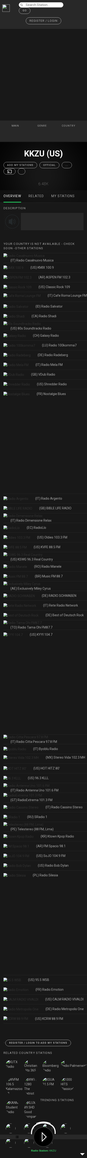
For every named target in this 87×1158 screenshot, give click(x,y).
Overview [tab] (12, 196)
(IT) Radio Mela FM (49, 365)
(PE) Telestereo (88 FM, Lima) (32, 829)
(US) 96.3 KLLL (38, 778)
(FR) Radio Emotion (49, 989)
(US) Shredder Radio (52, 384)
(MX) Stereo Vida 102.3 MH (65, 757)
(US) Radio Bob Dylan (53, 865)
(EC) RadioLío (36, 527)
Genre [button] (42, 125)
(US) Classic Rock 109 (54, 287)
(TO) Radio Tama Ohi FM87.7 (31, 627)
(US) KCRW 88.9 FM (49, 1019)
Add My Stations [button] (20, 165)
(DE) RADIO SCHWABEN (59, 596)
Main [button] (16, 125)
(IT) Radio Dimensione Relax (31, 520)
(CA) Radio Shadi (44, 316)
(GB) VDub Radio (43, 374)
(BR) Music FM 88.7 (49, 576)
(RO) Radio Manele (47, 566)
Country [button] (69, 125)
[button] (43, 20)
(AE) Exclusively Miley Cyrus (30, 588)
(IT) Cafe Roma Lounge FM (67, 295)
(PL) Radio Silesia (45, 875)
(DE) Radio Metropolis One (64, 1009)
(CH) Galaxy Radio (46, 335)
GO (25, 10)
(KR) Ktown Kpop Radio (57, 836)
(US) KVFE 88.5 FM (47, 547)
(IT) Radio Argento (48, 498)
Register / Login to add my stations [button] (38, 1042)
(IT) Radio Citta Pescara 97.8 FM (33, 742)
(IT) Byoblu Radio (45, 749)
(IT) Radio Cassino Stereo (64, 807)
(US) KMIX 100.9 (42, 267)
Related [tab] (36, 196)
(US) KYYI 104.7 (41, 634)
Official (49, 165)
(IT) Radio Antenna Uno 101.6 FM (34, 790)
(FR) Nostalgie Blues (51, 394)
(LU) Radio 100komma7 (59, 345)
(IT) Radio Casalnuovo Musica (32, 260)
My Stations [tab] (63, 196)
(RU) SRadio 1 (37, 817)
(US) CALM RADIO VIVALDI (64, 999)
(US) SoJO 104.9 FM (50, 856)
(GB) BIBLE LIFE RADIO (55, 508)
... (66, 165)
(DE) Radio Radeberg (53, 355)
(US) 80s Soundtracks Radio (30, 328)
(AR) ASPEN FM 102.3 (54, 277)
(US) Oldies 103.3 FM (52, 537)
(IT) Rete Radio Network (60, 605)
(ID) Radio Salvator (49, 306)
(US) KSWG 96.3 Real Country (31, 559)
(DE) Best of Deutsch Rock (64, 615)
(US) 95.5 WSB (38, 980)
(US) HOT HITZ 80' (46, 768)
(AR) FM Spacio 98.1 (51, 846)
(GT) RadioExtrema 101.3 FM (31, 800)
